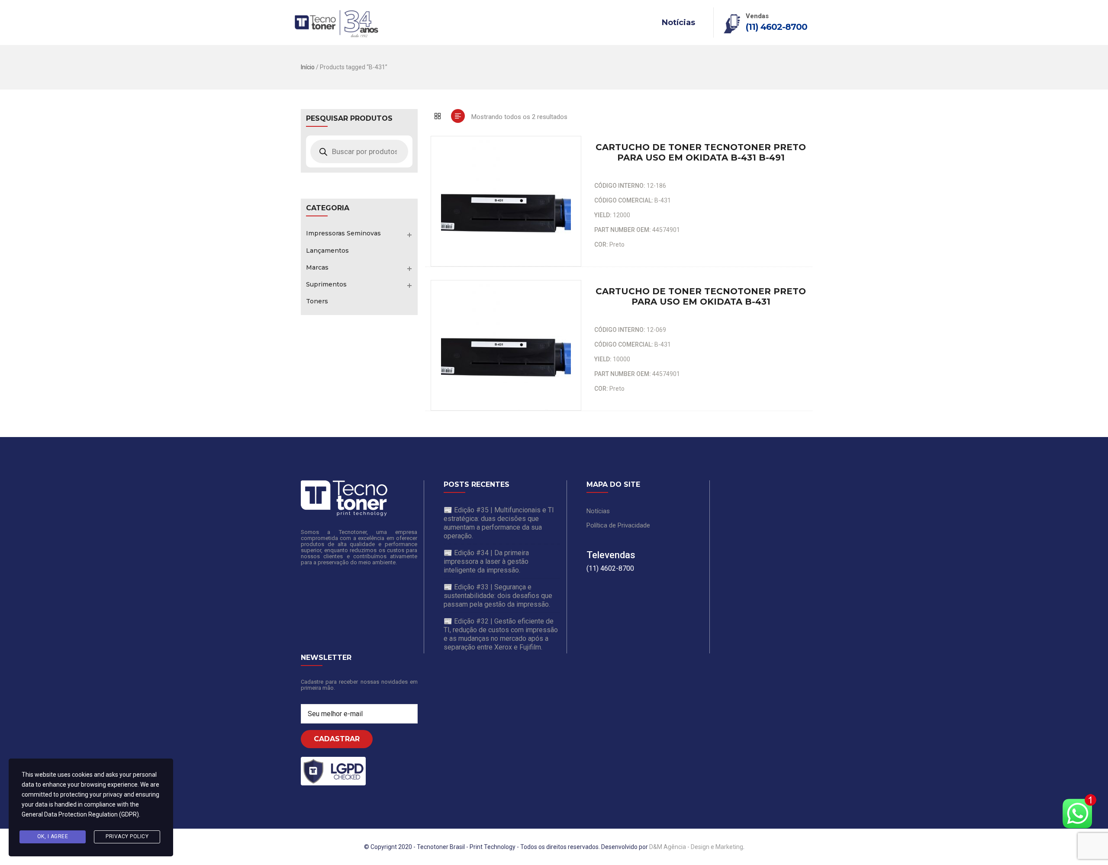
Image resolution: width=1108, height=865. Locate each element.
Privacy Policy (127, 836)
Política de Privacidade (618, 525)
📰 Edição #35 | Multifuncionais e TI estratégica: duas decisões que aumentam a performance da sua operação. (499, 523)
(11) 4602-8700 (776, 27)
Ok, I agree (52, 836)
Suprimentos (326, 284)
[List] (458, 116)
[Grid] (437, 116)
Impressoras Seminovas (343, 233)
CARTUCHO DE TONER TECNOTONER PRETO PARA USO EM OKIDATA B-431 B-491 (701, 152)
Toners (317, 301)
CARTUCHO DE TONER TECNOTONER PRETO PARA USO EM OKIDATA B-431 (701, 296)
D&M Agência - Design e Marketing (696, 846)
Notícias (678, 22)
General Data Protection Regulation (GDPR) (80, 814)
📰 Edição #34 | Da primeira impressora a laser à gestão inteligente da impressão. (486, 561)
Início (308, 67)
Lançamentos (327, 250)
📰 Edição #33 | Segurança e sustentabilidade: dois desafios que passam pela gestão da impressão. (498, 595)
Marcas (317, 267)
